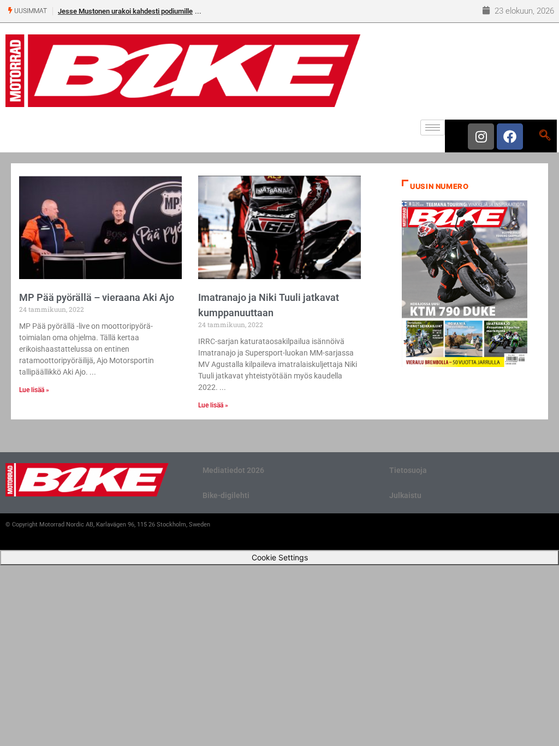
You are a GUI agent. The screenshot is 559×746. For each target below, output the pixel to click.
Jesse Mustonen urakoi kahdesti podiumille (125, 11)
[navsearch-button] (544, 136)
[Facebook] (510, 136)
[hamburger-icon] (432, 127)
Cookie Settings (280, 557)
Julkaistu (405, 495)
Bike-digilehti (226, 495)
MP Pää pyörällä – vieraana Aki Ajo (96, 297)
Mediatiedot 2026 (233, 470)
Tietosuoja (408, 470)
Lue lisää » (34, 390)
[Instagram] (481, 136)
